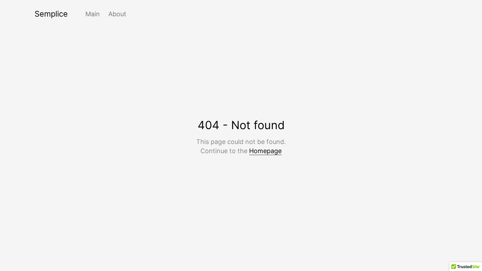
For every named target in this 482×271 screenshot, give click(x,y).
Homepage (265, 151)
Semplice (51, 13)
